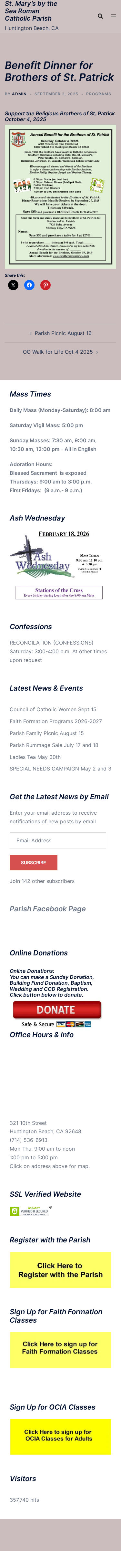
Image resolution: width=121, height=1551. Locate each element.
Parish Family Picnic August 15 (47, 733)
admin (19, 93)
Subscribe (33, 862)
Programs (98, 93)
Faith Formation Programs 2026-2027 (56, 721)
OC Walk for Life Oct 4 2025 (58, 352)
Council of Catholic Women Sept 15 (53, 709)
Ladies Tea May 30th (35, 757)
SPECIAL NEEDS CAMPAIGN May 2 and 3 (60, 768)
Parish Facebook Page (48, 909)
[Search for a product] (100, 16)
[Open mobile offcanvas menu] (113, 16)
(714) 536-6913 (28, 1140)
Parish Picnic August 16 (63, 333)
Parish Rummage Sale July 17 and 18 (54, 745)
